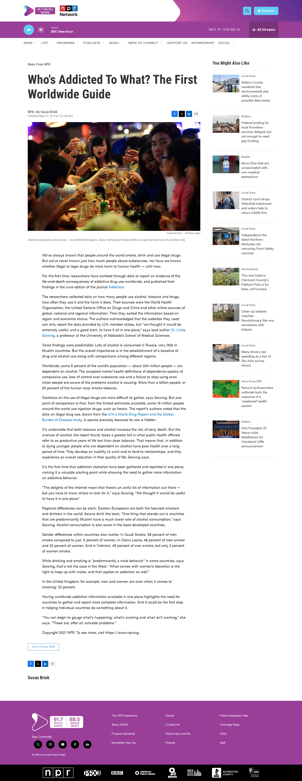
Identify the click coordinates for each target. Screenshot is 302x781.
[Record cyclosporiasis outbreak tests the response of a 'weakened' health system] (226, 389)
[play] (28, 29)
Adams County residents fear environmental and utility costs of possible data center (255, 91)
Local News (248, 76)
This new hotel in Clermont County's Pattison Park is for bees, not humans (255, 282)
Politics (246, 116)
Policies (170, 742)
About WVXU (120, 724)
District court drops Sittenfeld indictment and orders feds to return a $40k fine (256, 206)
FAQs (223, 733)
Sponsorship (202, 43)
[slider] (47, 29)
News (28, 43)
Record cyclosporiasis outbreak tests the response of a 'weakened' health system (257, 396)
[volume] (41, 29)
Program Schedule (123, 733)
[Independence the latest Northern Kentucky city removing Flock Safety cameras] (226, 236)
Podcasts (91, 43)
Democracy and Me (178, 733)
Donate (268, 11)
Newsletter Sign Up (124, 742)
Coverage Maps (230, 724)
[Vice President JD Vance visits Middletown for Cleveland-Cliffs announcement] (226, 429)
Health (245, 157)
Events (170, 715)
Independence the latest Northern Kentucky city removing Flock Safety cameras (257, 243)
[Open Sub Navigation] (35, 42)
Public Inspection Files (234, 715)
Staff (222, 742)
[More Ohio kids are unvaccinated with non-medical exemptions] (226, 164)
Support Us (177, 43)
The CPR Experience (124, 715)
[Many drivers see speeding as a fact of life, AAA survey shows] (226, 353)
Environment (249, 269)
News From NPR (39, 64)
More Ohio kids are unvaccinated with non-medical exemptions (255, 170)
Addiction (116, 286)
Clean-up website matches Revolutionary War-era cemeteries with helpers (257, 320)
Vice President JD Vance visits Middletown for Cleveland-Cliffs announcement (254, 437)
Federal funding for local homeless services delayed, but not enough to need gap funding (256, 131)
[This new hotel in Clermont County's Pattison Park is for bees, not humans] (226, 276)
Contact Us (173, 724)
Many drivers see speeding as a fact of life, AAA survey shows (256, 358)
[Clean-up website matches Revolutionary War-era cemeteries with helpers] (226, 312)
